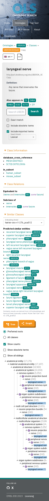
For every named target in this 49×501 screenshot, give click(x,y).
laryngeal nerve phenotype (24, 241)
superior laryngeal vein (22, 307)
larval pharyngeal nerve (21, 304)
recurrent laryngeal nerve (23, 232)
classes (33, 45)
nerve (7, 194)
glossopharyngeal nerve (22, 271)
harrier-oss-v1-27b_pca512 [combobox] (18, 222)
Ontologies (8, 45)
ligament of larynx (19, 278)
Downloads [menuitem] (10, 36)
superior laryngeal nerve (22, 235)
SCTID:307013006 (15, 164)
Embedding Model (11, 220)
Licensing (29, 496)
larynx (40, 194)
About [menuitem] (37, 29)
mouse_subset (13, 176)
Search (35, 111)
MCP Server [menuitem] (24, 29)
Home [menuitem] (7, 23)
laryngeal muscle (17, 268)
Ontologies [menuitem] (20, 23)
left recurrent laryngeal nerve (25, 245)
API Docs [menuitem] (8, 29)
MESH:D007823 (14, 161)
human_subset (13, 173)
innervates (19, 194)
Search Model (16, 134)
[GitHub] (8, 487)
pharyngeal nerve (18, 238)
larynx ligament (16, 297)
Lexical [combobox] (14, 137)
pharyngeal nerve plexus (23, 281)
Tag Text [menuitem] (34, 23)
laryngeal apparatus (20, 284)
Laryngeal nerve (18, 287)
